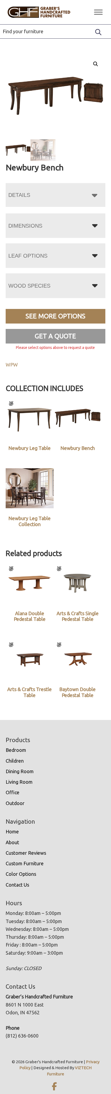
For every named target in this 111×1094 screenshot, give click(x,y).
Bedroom (16, 750)
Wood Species (29, 286)
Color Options (21, 874)
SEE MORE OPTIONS (55, 316)
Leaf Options (27, 256)
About (12, 842)
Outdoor (15, 803)
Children (15, 760)
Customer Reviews (26, 853)
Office (12, 792)
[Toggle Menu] (98, 12)
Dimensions (25, 226)
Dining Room (20, 771)
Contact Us (17, 884)
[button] (95, 64)
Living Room (19, 782)
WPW (12, 364)
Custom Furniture (25, 863)
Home (12, 831)
